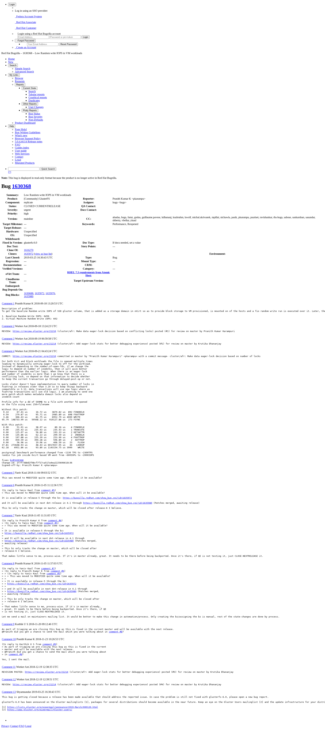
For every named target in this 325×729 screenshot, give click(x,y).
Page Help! (21, 129)
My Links (13, 75)
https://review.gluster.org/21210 (34, 331)
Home (11, 58)
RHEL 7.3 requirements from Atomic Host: (88, 274)
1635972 (28, 253)
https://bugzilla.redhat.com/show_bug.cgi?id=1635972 (97, 498)
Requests (20, 81)
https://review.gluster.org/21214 (34, 343)
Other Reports (30, 104)
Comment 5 (8, 472)
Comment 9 (8, 624)
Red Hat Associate (25, 22)
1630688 (28, 293)
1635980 (28, 296)
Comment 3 (8, 338)
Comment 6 (8, 485)
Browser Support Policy (28, 138)
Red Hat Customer (25, 28)
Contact (19, 156)
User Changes (36, 107)
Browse (19, 78)
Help (11, 126)
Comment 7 (8, 515)
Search (12, 65)
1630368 (21, 186)
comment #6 (54, 520)
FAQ (17, 144)
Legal (18, 159)
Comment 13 (9, 691)
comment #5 (48, 490)
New (10, 62)
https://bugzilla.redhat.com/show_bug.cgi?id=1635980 (117, 503)
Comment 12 (9, 679)
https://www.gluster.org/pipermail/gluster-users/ (39, 709)
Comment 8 (8, 563)
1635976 (50, 293)
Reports (20, 84)
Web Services (22, 153)
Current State (29, 88)
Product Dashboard (25, 122)
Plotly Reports (30, 110)
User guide (21, 150)
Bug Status (34, 113)
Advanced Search (24, 71)
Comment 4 (8, 351)
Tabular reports (36, 94)
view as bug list (43, 253)
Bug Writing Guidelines (27, 132)
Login (12, 4)
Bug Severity (35, 116)
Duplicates (34, 100)
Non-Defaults (35, 119)
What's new (21, 135)
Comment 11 (9, 666)
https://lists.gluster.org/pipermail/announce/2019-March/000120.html (52, 707)
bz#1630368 (17, 460)
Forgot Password (25, 40)
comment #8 (115, 631)
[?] (9, 172)
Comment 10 (9, 639)
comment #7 (48, 568)
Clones (12, 253)
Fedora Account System (28, 16)
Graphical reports (37, 97)
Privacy (5, 726)
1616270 (28, 250)
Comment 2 (8, 326)
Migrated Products (25, 162)
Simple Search (22, 68)
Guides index (22, 147)
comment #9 (49, 644)
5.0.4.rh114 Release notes (28, 141)
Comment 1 (8, 303)
